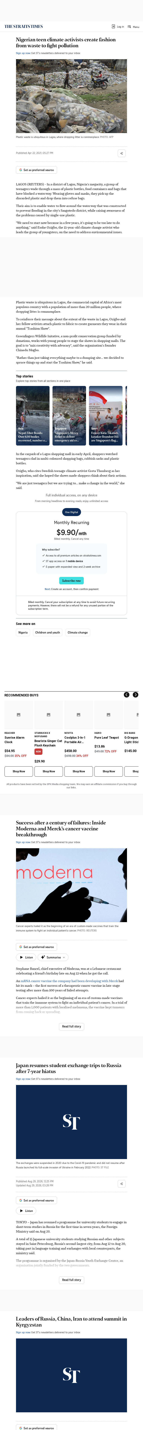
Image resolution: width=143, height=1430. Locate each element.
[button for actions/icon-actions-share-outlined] (121, 153)
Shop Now (19, 771)
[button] (117, 26)
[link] (23, 26)
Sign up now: (23, 53)
